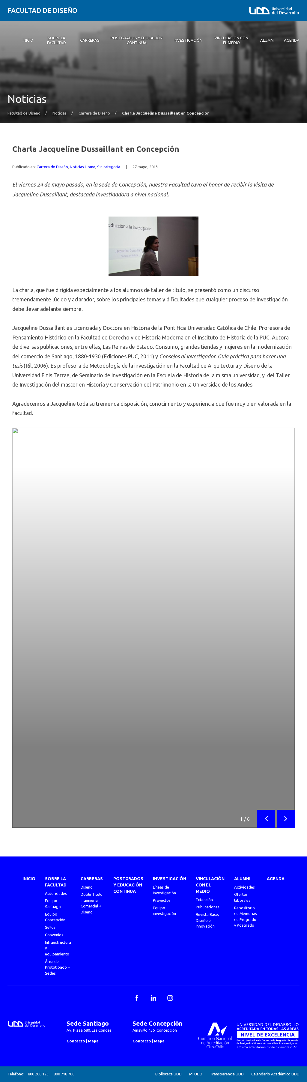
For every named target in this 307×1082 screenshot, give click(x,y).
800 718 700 (64, 1074)
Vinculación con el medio (210, 885)
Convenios (54, 935)
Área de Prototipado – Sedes (57, 967)
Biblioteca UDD (168, 1074)
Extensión (204, 900)
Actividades (244, 887)
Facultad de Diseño (42, 10)
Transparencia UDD (227, 1074)
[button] (266, 819)
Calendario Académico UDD (275, 1074)
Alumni (242, 878)
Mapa (93, 1041)
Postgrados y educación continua (128, 885)
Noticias (59, 113)
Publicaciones (207, 907)
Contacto (76, 1041)
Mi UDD (195, 1074)
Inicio (28, 878)
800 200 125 (38, 1074)
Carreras (92, 878)
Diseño (87, 887)
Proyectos (162, 900)
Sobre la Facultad (56, 881)
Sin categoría (108, 167)
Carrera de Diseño (94, 113)
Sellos (50, 927)
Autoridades (56, 893)
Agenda (276, 878)
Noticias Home (82, 167)
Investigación (169, 878)
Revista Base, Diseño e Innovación (207, 920)
